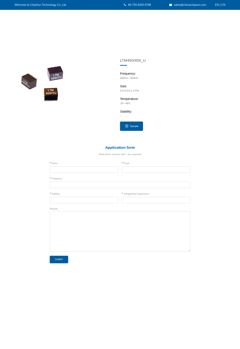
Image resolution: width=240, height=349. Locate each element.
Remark (54, 208)
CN (223, 4)
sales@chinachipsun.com (190, 4)
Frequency (56, 178)
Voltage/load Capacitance (135, 194)
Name (53, 163)
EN (217, 4)
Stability (55, 194)
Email (125, 163)
